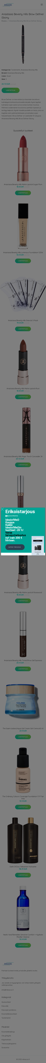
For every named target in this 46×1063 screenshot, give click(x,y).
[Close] (2, 509)
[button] (15, 547)
